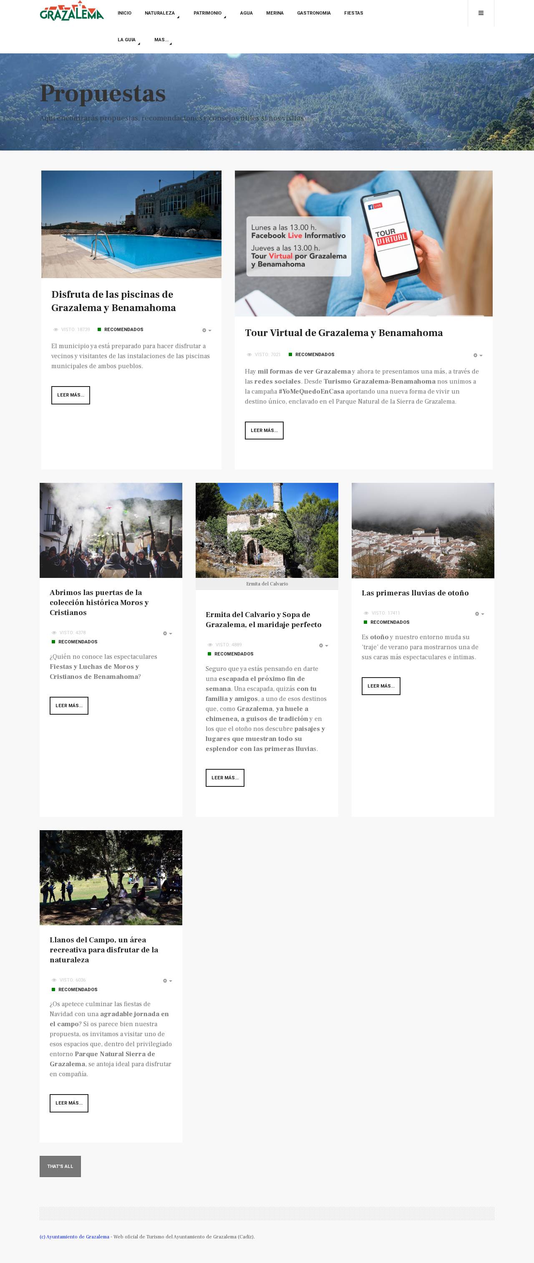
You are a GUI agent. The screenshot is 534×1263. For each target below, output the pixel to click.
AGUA (246, 13)
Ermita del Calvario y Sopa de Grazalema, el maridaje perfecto (264, 620)
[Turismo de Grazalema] (72, 11)
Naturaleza (160, 13)
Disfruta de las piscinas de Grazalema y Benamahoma (113, 301)
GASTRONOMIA (314, 13)
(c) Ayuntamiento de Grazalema (75, 1237)
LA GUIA (127, 39)
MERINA (275, 13)
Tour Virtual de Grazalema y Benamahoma (344, 332)
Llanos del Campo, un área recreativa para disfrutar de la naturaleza (104, 950)
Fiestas (353, 13)
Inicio (124, 13)
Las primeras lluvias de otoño (415, 593)
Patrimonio (208, 13)
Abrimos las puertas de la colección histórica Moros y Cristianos (99, 603)
